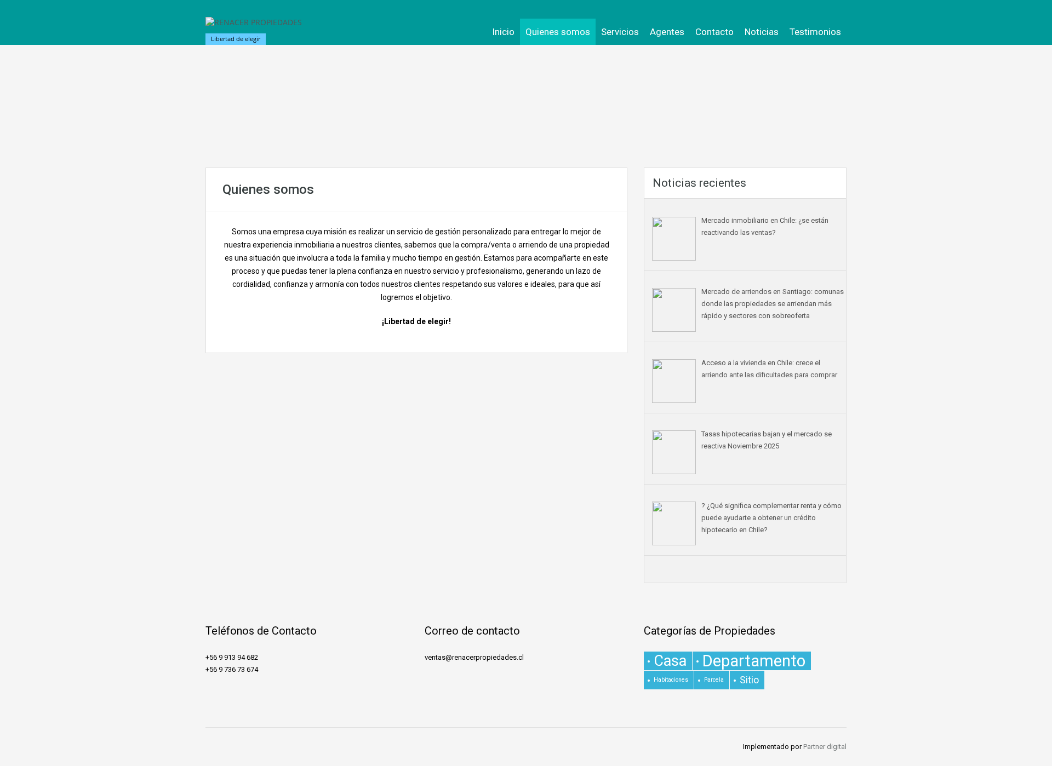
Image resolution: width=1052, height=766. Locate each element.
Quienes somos (557, 31)
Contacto (714, 31)
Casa (670, 661)
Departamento (753, 661)
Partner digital (825, 746)
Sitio (749, 680)
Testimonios (815, 31)
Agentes (667, 31)
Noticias (762, 31)
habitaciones (671, 679)
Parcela (714, 679)
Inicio (503, 31)
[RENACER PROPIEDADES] (253, 28)
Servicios (620, 31)
